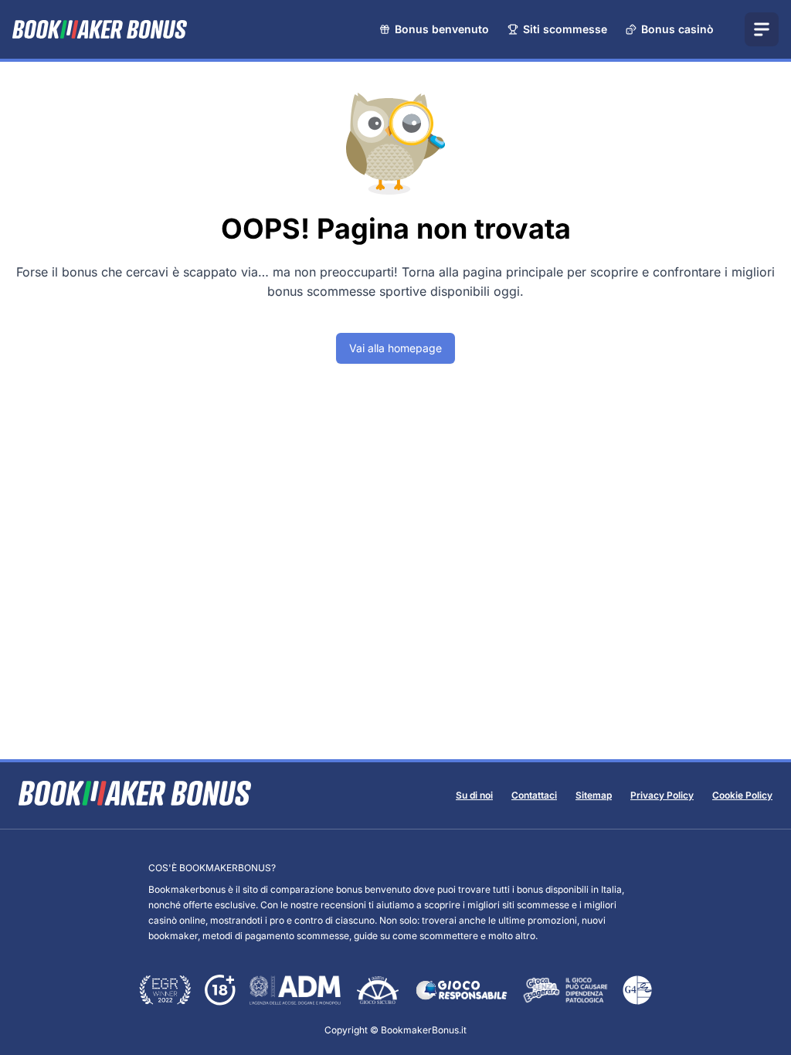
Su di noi (474, 795)
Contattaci (534, 795)
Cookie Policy (742, 795)
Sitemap (593, 795)
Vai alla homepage (395, 347)
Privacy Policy (662, 795)
